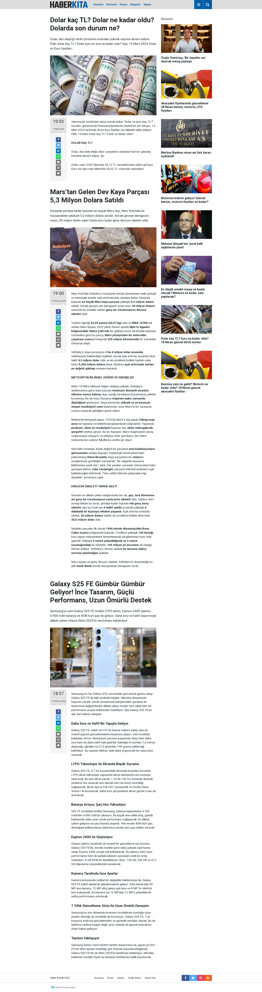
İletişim (120, 978)
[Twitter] (58, 145)
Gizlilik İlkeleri (134, 978)
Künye (110, 978)
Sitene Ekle (150, 978)
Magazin (135, 4)
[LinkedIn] (58, 150)
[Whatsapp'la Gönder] (58, 156)
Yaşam (147, 4)
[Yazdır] (58, 167)
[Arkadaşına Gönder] (58, 162)
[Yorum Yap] (58, 173)
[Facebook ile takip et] (185, 978)
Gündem (98, 4)
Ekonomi (111, 4)
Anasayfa (99, 978)
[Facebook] (58, 139)
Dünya (123, 4)
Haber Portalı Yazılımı (65, 987)
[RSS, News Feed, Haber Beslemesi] (208, 978)
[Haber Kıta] (69, 4)
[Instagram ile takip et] (200, 978)
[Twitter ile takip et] (193, 978)
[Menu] (198, 5)
